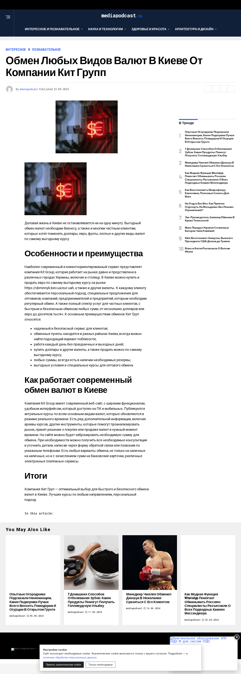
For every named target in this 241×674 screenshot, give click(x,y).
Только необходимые (100, 664)
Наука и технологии (105, 29)
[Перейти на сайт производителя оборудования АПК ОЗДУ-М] (203, 653)
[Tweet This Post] (215, 88)
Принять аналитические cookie (63, 664)
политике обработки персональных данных (70, 657)
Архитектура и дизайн (194, 29)
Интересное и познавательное (52, 29)
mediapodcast (29, 89)
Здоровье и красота (148, 29)
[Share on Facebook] (207, 88)
